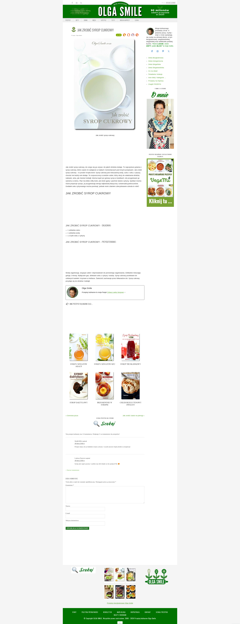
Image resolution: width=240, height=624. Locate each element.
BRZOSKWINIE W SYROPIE (104, 403)
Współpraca (135, 612)
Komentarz (70, 485)
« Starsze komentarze (72, 470)
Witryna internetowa (72, 520)
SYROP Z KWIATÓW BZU (104, 364)
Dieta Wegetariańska (156, 68)
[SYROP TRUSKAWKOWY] (130, 361)
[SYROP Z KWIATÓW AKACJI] (78, 361)
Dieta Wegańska (154, 64)
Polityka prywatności (90, 612)
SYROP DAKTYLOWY (79, 402)
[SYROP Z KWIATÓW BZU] (104, 361)
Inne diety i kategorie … (157, 78)
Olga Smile (79, 35)
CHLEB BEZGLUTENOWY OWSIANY (130, 403)
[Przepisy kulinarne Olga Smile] (120, 11)
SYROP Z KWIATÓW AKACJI (78, 365)
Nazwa (68, 506)
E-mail (68, 513)
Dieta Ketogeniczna (155, 61)
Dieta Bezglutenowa (155, 58)
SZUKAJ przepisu (162, 612)
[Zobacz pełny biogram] (125, 292)
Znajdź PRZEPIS (154, 84)
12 (120, 35)
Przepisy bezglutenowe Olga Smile (120, 603)
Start (74, 612)
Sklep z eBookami (120, 615)
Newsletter (107, 612)
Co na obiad (152, 71)
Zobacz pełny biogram (115, 292)
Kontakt (148, 612)
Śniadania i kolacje (155, 74)
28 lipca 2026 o (80, 443)
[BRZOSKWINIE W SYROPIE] (104, 399)
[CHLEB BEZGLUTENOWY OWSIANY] (130, 399)
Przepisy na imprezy (156, 81)
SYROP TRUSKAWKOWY (130, 364)
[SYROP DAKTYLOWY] (78, 399)
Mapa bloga (121, 612)
